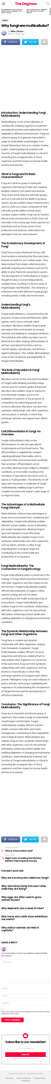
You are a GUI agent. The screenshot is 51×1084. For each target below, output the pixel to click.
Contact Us (25, 1081)
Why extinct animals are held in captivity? (20, 929)
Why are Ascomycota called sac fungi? (25, 878)
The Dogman (26, 3)
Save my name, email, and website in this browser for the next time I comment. (25, 1013)
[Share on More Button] (44, 42)
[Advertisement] (25, 76)
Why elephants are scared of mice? (22, 908)
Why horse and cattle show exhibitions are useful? (24, 918)
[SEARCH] (48, 3)
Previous (1, 11)
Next (49, 11)
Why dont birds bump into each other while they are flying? (23, 887)
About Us (9, 1078)
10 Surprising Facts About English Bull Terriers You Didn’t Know (12, 11)
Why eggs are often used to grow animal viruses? (21, 898)
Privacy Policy (39, 1078)
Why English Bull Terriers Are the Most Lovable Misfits (36, 11)
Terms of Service (23, 1078)
